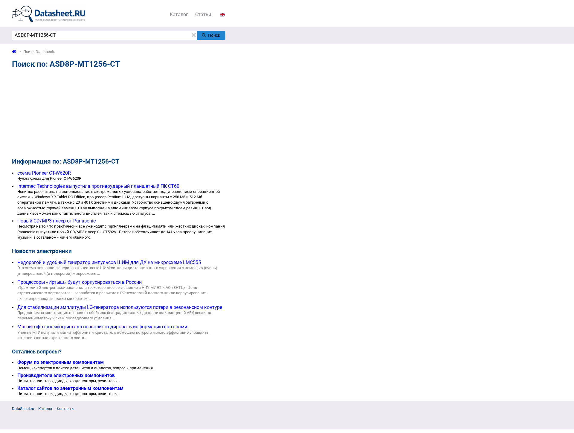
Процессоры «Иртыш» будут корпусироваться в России (79, 282)
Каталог (179, 14)
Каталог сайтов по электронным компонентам (70, 388)
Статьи (203, 14)
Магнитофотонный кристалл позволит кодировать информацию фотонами (102, 327)
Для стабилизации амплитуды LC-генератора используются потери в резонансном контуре (119, 307)
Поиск (214, 35)
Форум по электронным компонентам (60, 362)
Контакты (65, 408)
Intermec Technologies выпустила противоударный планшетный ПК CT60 (98, 186)
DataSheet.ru (23, 408)
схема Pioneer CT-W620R (44, 173)
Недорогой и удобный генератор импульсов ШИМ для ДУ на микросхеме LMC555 (109, 262)
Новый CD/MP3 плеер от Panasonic (56, 221)
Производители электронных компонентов (66, 375)
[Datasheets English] (222, 14)
